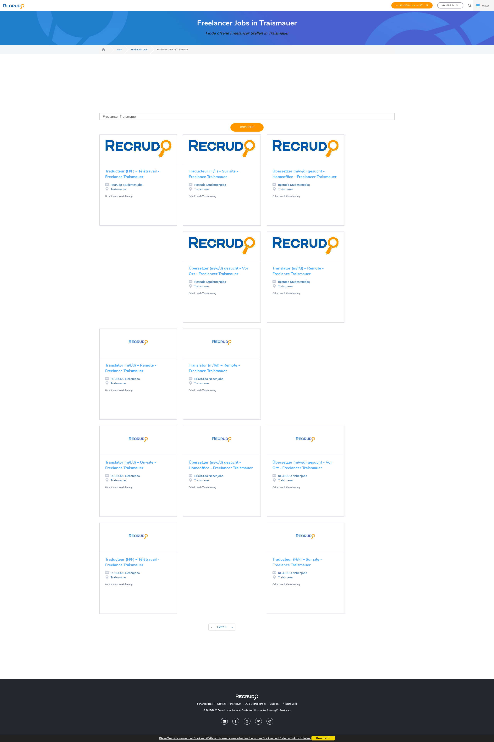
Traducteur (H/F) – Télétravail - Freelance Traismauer (132, 174)
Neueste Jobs (290, 703)
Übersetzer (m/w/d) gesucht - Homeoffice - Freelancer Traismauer (304, 174)
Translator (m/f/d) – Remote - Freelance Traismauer (298, 271)
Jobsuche (247, 127)
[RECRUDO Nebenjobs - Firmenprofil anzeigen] (138, 342)
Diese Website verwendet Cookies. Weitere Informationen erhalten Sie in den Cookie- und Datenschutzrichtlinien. (235, 738)
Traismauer (118, 189)
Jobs (119, 49)
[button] (483, 5)
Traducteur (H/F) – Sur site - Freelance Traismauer (213, 174)
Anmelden (451, 5)
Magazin (274, 703)
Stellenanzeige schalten (412, 5)
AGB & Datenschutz (255, 703)
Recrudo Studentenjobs (126, 185)
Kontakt (221, 703)
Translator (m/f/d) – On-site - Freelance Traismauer (130, 465)
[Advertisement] (212, 86)
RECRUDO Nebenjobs (125, 379)
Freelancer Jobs (139, 49)
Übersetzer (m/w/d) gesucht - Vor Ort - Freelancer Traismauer (218, 271)
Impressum (235, 703)
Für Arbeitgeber (205, 703)
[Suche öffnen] (469, 5)
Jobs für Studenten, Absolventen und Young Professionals (103, 49)
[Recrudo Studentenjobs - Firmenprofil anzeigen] (138, 148)
